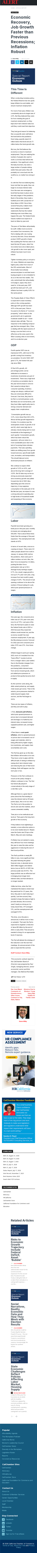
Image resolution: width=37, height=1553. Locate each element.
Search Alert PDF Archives (11, 1179)
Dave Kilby (16, 58)
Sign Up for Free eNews (15, 1534)
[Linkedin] (22, 62)
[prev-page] (12, 1416)
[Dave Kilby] (23, 1012)
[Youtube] (3, 1530)
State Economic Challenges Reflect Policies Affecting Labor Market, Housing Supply (18, 1378)
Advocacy (6, 1195)
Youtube (9, 1530)
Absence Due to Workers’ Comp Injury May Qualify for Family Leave (29, 993)
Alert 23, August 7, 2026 (10, 1162)
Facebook (9, 1519)
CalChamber (7, 1192)
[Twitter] (17, 62)
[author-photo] (12, 1263)
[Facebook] (13, 62)
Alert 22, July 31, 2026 (10, 1164)
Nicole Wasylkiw (19, 1393)
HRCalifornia (7, 1197)
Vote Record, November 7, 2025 (13, 1173)
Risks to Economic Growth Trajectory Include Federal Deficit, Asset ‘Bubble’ (17, 1250)
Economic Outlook (21, 981)
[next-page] (16, 1416)
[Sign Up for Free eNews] (3, 1534)
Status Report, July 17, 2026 (12, 1170)
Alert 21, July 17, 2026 (10, 1167)
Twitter (8, 1527)
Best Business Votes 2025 (11, 1176)
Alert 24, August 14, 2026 (11, 1159)
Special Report (21, 8)
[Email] (26, 62)
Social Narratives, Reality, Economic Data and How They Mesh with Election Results (18, 1314)
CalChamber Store (9, 1200)
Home (13, 8)
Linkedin (9, 1523)
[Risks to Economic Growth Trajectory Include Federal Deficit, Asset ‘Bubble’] (19, 1230)
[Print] (31, 62)
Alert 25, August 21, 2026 (11, 1156)
